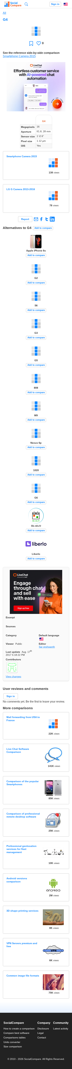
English (66, 4)
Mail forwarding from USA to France (23, 719)
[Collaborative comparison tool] (13, 4)
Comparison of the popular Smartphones (22, 783)
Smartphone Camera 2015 (19, 56)
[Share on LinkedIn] (52, 219)
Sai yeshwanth (47, 646)
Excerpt (10, 617)
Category (11, 635)
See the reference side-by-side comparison (31, 52)
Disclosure (43, 1028)
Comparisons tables (14, 1037)
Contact (41, 1037)
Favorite (31, 43)
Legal (40, 1033)
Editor (42, 643)
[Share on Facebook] (41, 219)
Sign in (55, 4)
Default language (49, 635)
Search (26, 4)
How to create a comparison (19, 1028)
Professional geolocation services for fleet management (21, 849)
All (4, 12)
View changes (13, 676)
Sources (11, 626)
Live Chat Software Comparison (17, 750)
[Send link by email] (36, 219)
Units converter (11, 1042)
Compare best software (16, 1033)
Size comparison (12, 1046)
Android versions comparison (16, 880)
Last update (13, 651)
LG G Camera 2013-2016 (20, 189)
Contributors (13, 659)
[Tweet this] (46, 219)
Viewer (10, 643)
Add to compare (43, 228)
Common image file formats (22, 975)
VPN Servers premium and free (21, 945)
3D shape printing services (22, 910)
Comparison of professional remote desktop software (23, 815)
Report (25, 219)
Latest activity (60, 1028)
